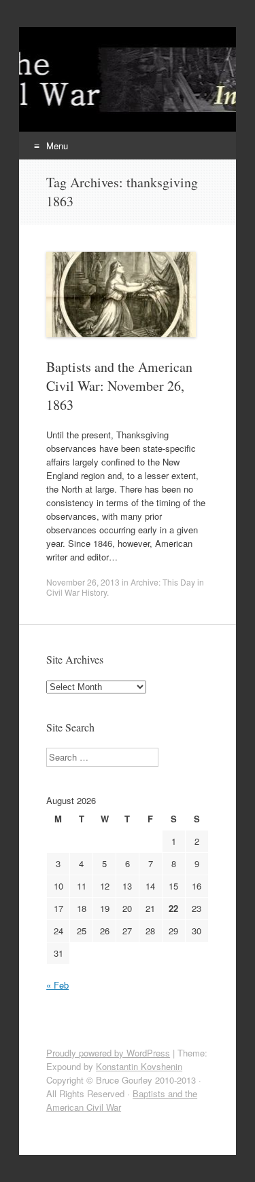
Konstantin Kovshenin (139, 1066)
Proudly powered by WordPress (108, 1052)
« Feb (57, 984)
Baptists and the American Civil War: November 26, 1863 (119, 386)
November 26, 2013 (83, 582)
